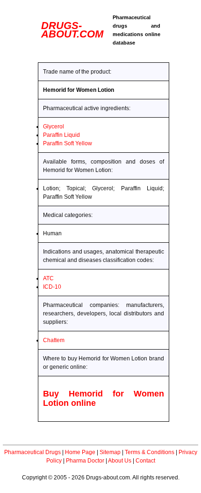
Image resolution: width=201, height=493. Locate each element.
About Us (119, 460)
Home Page (80, 452)
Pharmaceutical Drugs (32, 452)
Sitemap (110, 452)
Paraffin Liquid (61, 135)
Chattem (54, 340)
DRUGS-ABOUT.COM (72, 30)
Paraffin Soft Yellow (67, 143)
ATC (48, 278)
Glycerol (53, 126)
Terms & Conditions (149, 452)
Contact (145, 460)
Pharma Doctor (85, 460)
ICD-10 (52, 287)
